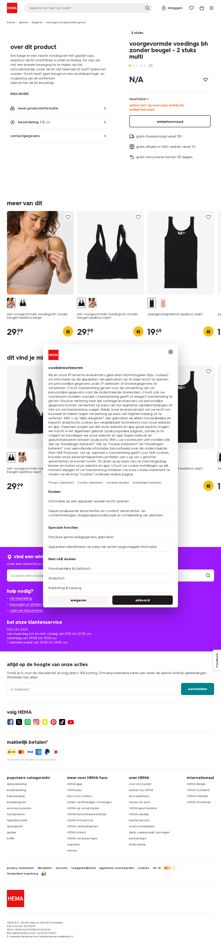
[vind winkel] (208, 575)
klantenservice (139, 820)
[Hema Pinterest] (54, 722)
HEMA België (196, 784)
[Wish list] (191, 8)
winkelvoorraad (170, 122)
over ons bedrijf (140, 784)
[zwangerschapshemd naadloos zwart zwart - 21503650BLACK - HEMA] (152, 303)
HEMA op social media (83, 808)
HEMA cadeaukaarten (82, 826)
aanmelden (197, 689)
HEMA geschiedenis (143, 808)
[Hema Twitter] (19, 722)
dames (23, 22)
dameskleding (17, 784)
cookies (143, 868)
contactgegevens (25, 136)
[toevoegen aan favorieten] (205, 79)
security (62, 868)
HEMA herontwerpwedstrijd (86, 814)
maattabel (137, 99)
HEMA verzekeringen (82, 838)
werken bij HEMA (141, 790)
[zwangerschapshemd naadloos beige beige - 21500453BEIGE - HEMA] (163, 303)
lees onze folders (79, 796)
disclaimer (44, 868)
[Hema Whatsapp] (28, 722)
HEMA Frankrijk (197, 796)
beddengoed (16, 802)
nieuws (72, 850)
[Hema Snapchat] (45, 722)
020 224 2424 (17, 629)
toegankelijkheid (83, 868)
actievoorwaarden (142, 826)
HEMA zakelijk (139, 814)
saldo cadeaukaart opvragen (149, 832)
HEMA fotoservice (80, 820)
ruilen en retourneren (26, 610)
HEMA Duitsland (198, 790)
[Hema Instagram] (36, 722)
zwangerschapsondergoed (65, 22)
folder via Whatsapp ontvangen (89, 802)
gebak (11, 832)
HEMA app (74, 784)
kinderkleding (16, 790)
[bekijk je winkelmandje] (202, 8)
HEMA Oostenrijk (199, 802)
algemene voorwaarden (116, 868)
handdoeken (16, 814)
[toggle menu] (211, 8)
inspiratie (73, 844)
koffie (10, 838)
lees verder (19, 93)
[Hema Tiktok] (62, 722)
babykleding (16, 796)
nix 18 (157, 868)
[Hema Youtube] (71, 722)
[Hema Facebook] (10, 722)
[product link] (40, 253)
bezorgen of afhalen (25, 604)
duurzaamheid (139, 796)
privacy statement (20, 868)
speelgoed (14, 826)
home (11, 22)
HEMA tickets (76, 832)
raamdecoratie (17, 820)
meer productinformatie (38, 108)
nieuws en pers (139, 802)
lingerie (37, 22)
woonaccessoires (19, 808)
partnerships (137, 838)
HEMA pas (74, 790)
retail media (137, 844)
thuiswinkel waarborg (22, 873)
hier (25, 83)
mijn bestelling (20, 598)
